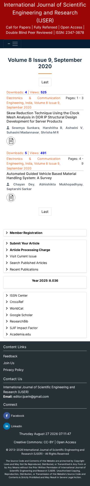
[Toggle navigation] (12, 43)
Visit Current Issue (23, 256)
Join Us (8, 363)
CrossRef (16, 302)
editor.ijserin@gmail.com (31, 396)
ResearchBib (19, 321)
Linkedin (16, 426)
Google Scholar (21, 315)
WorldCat (16, 308)
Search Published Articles (28, 263)
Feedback (10, 356)
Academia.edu (20, 334)
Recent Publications (24, 269)
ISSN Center (19, 295)
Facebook (17, 415)
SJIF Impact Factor (24, 328)
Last (45, 82)
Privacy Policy (13, 370)
